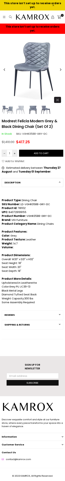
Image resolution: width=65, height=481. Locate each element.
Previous (4, 69)
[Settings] (53, 17)
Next (60, 69)
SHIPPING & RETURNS (17, 324)
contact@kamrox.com (18, 459)
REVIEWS (10, 315)
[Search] (10, 17)
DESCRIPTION (12, 182)
